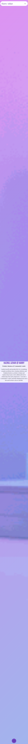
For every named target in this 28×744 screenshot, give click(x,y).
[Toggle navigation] (25, 3)
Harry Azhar (7, 3)
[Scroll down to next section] (14, 741)
